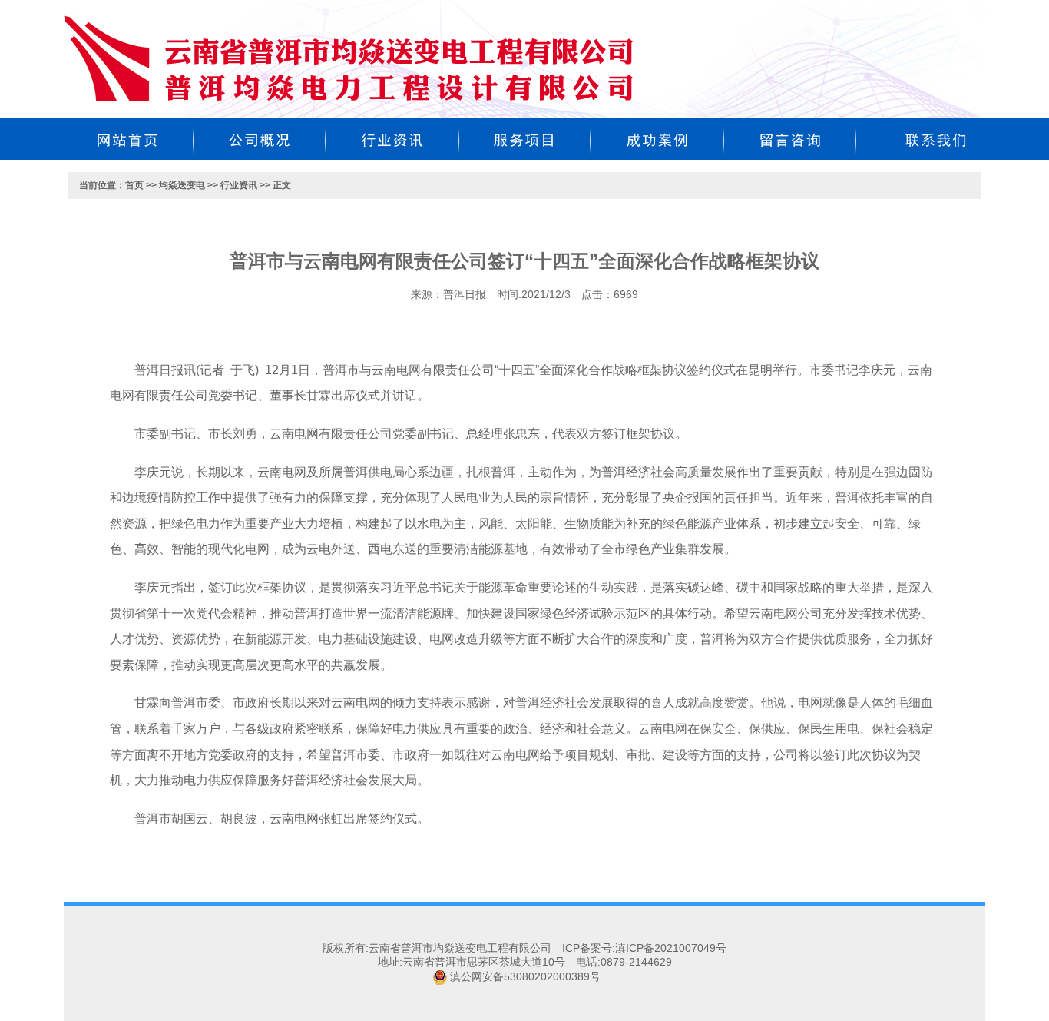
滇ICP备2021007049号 (670, 948)
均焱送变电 (182, 185)
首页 (134, 185)
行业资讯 (238, 185)
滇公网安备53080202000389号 (525, 976)
